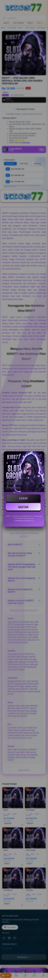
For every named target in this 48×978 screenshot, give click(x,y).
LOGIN (23, 498)
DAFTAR (23, 507)
